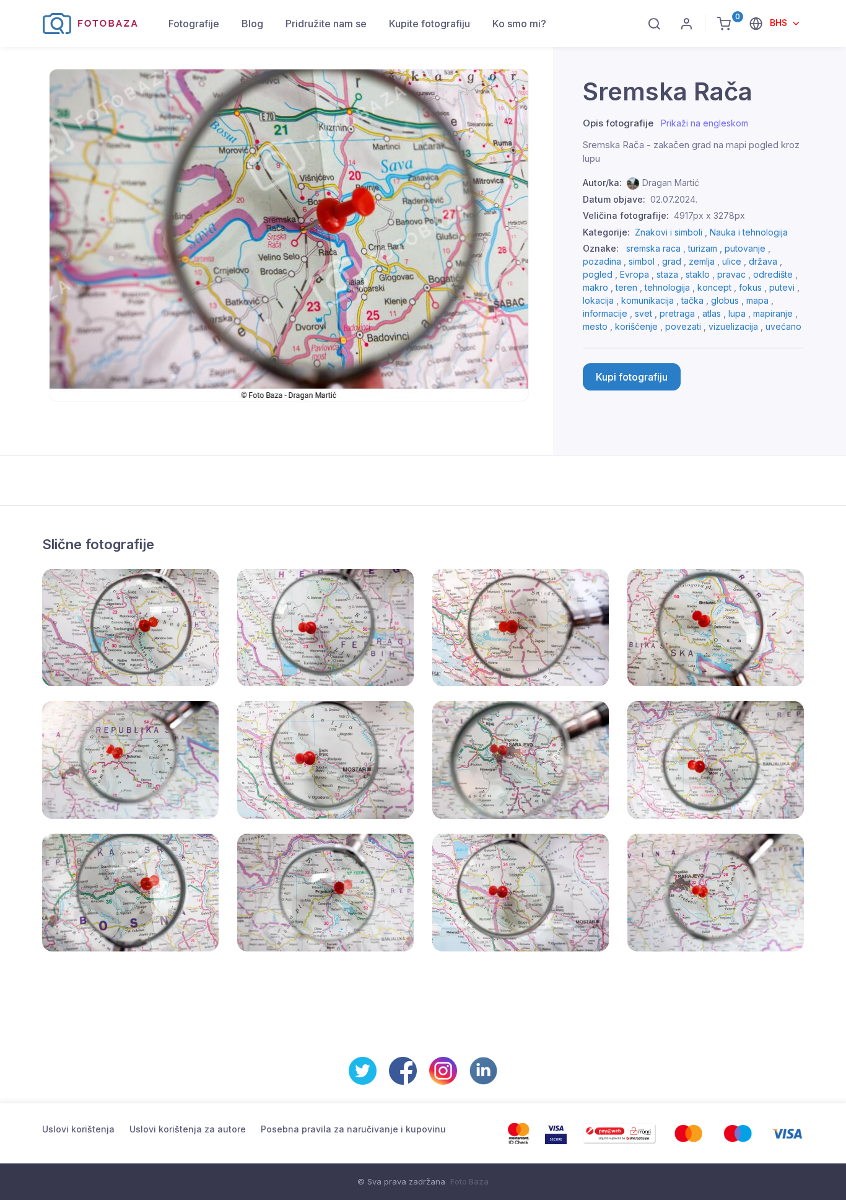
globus (725, 300)
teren (626, 287)
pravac (731, 274)
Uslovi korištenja (78, 1129)
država (763, 261)
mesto (595, 326)
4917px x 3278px (709, 215)
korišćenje (636, 326)
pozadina (602, 261)
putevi (782, 287)
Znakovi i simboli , (672, 232)
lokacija (598, 300)
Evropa (634, 274)
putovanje (745, 248)
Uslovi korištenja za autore (187, 1129)
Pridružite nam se (326, 23)
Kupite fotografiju (429, 23)
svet (643, 313)
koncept (714, 287)
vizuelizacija (733, 326)
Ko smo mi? (519, 23)
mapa (757, 300)
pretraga (677, 313)
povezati (683, 326)
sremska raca (653, 248)
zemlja (702, 261)
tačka (692, 300)
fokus (750, 287)
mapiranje (773, 313)
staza (667, 274)
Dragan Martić (670, 182)
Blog (252, 23)
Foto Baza (469, 1181)
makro (595, 287)
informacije (605, 313)
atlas (711, 313)
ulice (731, 261)
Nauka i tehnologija (749, 232)
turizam (702, 248)
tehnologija (667, 287)
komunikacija (647, 300)
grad (671, 261)
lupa (737, 313)
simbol (642, 261)
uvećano (783, 326)
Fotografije (193, 23)
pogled (598, 274)
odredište (773, 274)
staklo (698, 274)
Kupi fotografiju (632, 377)
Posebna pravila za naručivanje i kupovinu (353, 1129)
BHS (780, 22)
